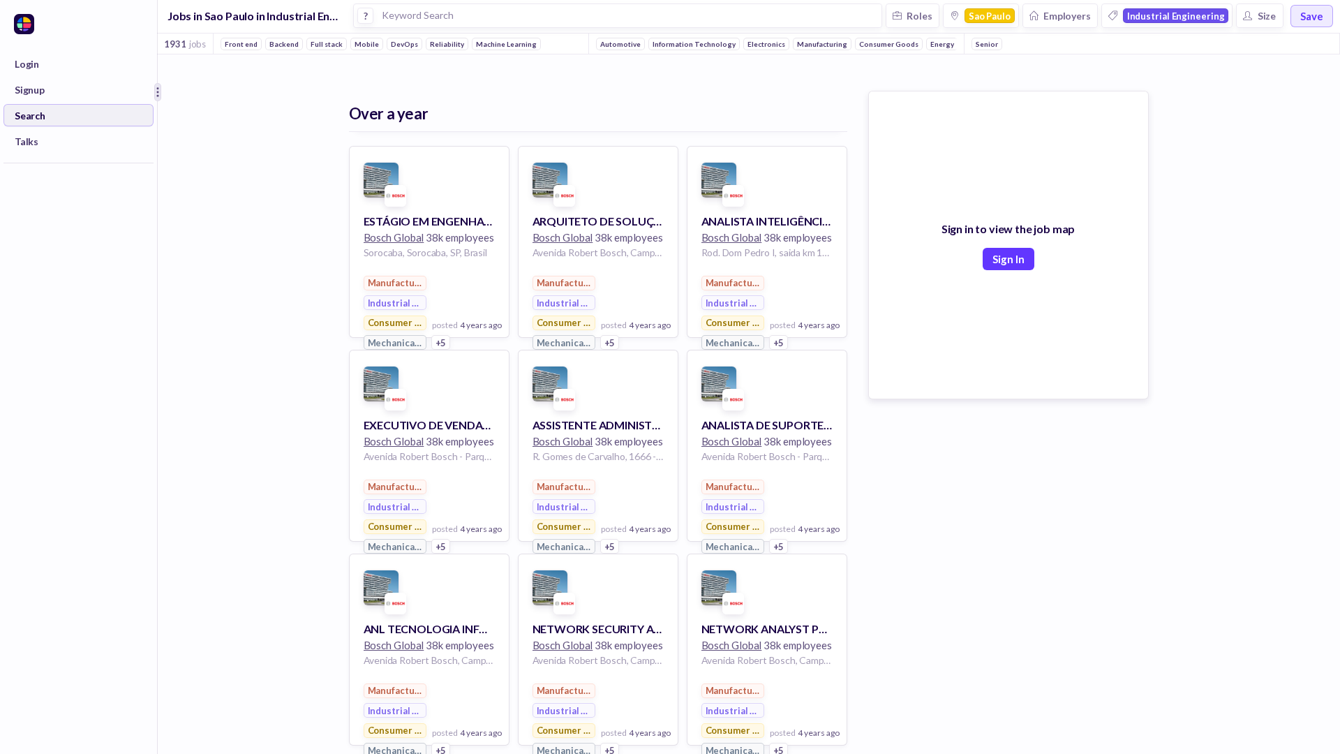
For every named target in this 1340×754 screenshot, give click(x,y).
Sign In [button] (1008, 259)
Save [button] (1311, 16)
